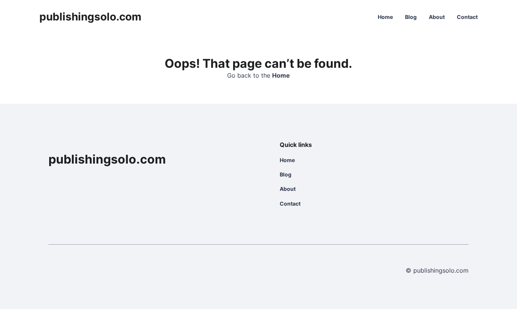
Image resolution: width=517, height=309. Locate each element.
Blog (411, 17)
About (437, 17)
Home (385, 17)
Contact (467, 17)
